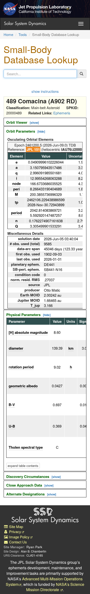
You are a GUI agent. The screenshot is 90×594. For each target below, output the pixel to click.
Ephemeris (61, 112)
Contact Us (17, 541)
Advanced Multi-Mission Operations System (44, 581)
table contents (23, 465)
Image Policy (19, 536)
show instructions (45, 91)
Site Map (15, 526)
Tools (22, 34)
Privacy (14, 531)
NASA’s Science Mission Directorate (55, 587)
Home (8, 34)
